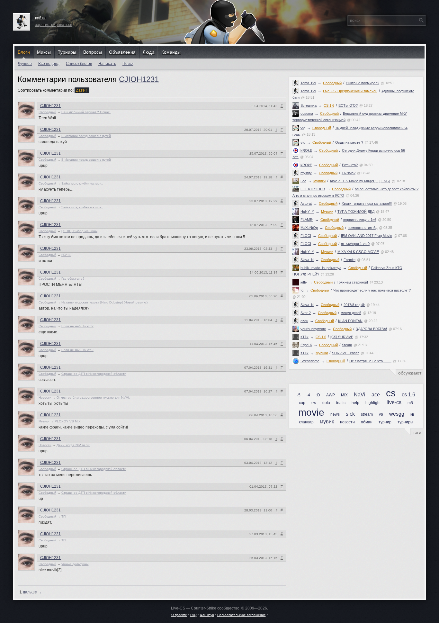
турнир (385, 422)
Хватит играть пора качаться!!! (367, 203)
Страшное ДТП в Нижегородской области (93, 373)
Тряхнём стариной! (352, 282)
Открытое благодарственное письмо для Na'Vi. (93, 397)
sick (350, 414)
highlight (373, 403)
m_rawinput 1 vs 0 (355, 244)
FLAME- (306, 219)
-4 (308, 395)
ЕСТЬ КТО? (348, 105)
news (335, 414)
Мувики (319, 181)
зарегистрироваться (53, 25)
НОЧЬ (66, 255)
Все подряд (48, 63)
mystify (306, 173)
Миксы (44, 52)
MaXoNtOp (309, 228)
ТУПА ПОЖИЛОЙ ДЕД (355, 211)
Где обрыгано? (73, 278)
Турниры (67, 52)
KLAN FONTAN (350, 321)
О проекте (179, 615)
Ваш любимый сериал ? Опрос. (86, 112)
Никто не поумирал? (362, 83)
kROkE (306, 150)
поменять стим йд (362, 228)
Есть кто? (350, 165)
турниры (405, 422)
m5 (410, 403)
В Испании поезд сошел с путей (86, 136)
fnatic (340, 403)
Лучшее (25, 63)
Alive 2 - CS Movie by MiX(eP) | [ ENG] (360, 181)
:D (318, 395)
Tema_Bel (308, 83)
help (355, 403)
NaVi (359, 394)
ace (376, 394)
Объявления (122, 52)
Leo (303, 181)
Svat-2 (305, 313)
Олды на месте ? (349, 142)
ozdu (304, 321)
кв (412, 414)
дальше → (32, 592)
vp (381, 414)
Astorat (306, 203)
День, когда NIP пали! (73, 445)
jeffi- (303, 282)
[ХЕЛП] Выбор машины (79, 231)
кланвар (306, 422)
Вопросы (92, 52)
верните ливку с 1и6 (359, 219)
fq (301, 290)
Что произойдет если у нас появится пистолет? (372, 290)
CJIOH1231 (139, 79)
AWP (330, 395)
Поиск (127, 63)
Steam (347, 345)
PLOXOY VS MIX (68, 421)
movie (311, 412)
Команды (171, 52)
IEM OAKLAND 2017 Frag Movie (366, 236)
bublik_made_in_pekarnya (320, 268)
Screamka (308, 105)
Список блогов (79, 63)
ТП (63, 516)
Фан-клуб (207, 615)
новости (347, 422)
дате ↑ (82, 90)
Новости (45, 397)
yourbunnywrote (313, 329)
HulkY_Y (307, 211)
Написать (107, 63)
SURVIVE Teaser (345, 353)
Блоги (24, 52)
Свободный (332, 83)
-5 (298, 395)
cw (313, 403)
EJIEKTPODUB (312, 189)
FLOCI (305, 236)
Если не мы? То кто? (77, 326)
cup (302, 403)
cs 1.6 (408, 394)
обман (366, 422)
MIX (344, 395)
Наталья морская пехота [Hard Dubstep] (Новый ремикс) (104, 302)
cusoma (306, 113)
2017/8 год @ (354, 305)
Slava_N (307, 260)
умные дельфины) (75, 564)
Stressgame (309, 361)
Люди (148, 52)
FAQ (193, 615)
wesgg (396, 414)
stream (367, 414)
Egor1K (306, 345)
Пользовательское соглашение (241, 615)
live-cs (394, 402)
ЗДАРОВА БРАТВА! (371, 329)
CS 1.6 (329, 105)
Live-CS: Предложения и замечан (350, 91)
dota (326, 403)
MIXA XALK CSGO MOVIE (358, 252)
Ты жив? (348, 173)
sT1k (304, 337)
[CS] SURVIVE (341, 337)
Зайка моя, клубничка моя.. (82, 183)
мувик (327, 421)
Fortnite (349, 260)
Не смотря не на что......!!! (370, 361)
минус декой (351, 313)
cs (391, 393)
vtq (302, 128)
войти (40, 18)
